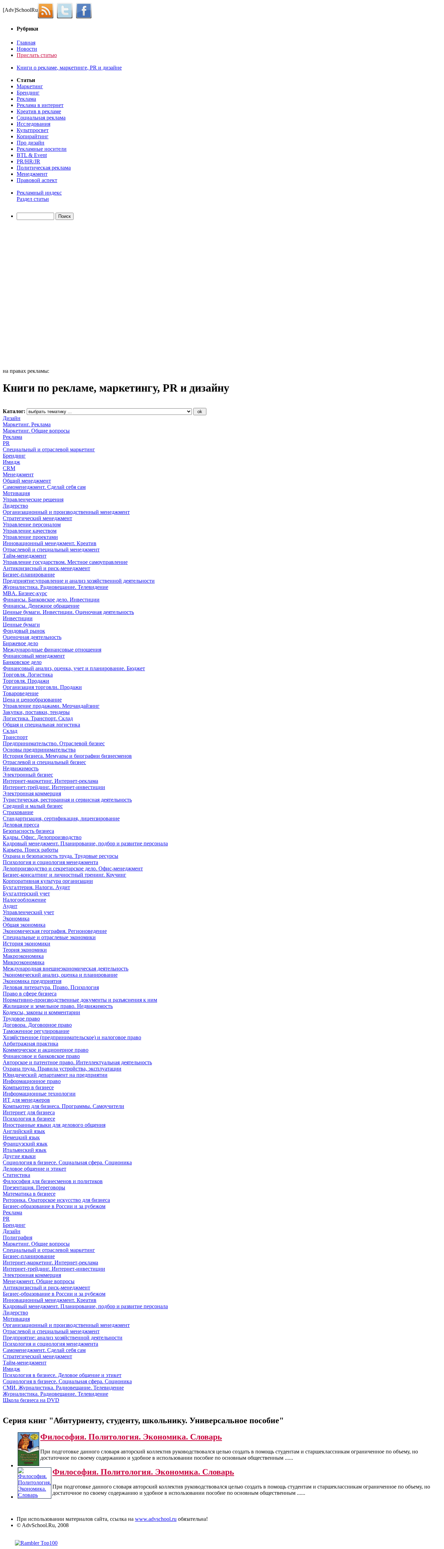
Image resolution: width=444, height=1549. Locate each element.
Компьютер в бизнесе (28, 1087)
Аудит (10, 906)
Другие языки (19, 1156)
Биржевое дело (20, 643)
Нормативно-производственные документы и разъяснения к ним (80, 1000)
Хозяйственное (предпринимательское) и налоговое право (72, 1037)
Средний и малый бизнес (33, 806)
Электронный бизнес (28, 775)
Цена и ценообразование (32, 700)
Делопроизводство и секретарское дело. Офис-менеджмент (73, 868)
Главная (26, 43)
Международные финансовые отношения (52, 650)
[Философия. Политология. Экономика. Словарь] (28, 1464)
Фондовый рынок (24, 631)
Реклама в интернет (40, 105)
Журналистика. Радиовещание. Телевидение (55, 587)
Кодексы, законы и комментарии (41, 1012)
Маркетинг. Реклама (27, 424)
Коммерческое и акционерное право (45, 1050)
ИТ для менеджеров (26, 1100)
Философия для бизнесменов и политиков (53, 1181)
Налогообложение (24, 900)
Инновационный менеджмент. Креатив (49, 543)
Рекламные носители (42, 149)
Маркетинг (30, 86)
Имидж (11, 462)
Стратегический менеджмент (37, 518)
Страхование (18, 812)
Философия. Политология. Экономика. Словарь (131, 1436)
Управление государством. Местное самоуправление (65, 562)
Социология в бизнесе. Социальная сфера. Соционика (67, 1162)
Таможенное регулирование (36, 1031)
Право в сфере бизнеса (30, 994)
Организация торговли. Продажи (42, 687)
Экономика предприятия (32, 981)
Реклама (26, 99)
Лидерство (15, 506)
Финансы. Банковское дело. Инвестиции (51, 600)
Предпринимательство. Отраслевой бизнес (54, 743)
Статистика (16, 1175)
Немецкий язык (21, 1137)
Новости (27, 49)
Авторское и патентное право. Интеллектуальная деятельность (77, 1062)
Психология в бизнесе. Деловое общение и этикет (62, 1375)
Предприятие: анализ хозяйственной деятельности (62, 1338)
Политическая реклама (44, 168)
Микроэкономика (23, 962)
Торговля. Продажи (26, 681)
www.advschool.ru (156, 1519)
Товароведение (21, 693)
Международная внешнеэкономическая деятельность (65, 969)
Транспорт (15, 737)
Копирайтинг (33, 136)
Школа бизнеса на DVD (31, 1400)
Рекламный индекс (39, 193)
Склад (10, 731)
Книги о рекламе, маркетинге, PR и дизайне (69, 68)
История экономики (26, 943)
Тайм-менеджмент (24, 556)
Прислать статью (37, 55)
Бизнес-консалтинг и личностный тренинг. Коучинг (64, 875)
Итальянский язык (24, 1150)
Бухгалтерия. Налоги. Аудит (36, 887)
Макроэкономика (23, 956)
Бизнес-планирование (29, 574)
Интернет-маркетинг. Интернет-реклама (50, 781)
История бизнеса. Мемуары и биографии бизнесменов (67, 756)
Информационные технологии (39, 1094)
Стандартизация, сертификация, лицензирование (61, 818)
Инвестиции (18, 618)
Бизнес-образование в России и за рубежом (54, 1206)
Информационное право (32, 1081)
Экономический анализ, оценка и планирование (60, 975)
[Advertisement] (42, 295)
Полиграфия (17, 1237)
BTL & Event (32, 155)
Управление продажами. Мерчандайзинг (51, 706)
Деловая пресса (21, 825)
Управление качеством (30, 531)
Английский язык (24, 1131)
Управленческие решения (33, 499)
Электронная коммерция (32, 793)
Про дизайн (30, 143)
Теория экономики (25, 950)
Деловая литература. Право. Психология (51, 987)
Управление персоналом (32, 524)
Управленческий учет (28, 912)
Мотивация (16, 493)
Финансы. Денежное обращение (41, 606)
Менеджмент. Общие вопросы (39, 1281)
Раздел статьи (33, 199)
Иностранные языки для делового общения (54, 1125)
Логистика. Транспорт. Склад (38, 718)
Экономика (16, 918)
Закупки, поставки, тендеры (36, 712)
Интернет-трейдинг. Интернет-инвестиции (54, 787)
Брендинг (28, 93)
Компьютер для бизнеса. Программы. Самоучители (63, 1106)
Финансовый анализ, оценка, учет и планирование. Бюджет (74, 668)
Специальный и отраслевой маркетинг (49, 449)
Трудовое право (21, 1019)
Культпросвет (33, 130)
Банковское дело (22, 662)
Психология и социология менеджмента (50, 862)
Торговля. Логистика (28, 675)
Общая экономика (24, 925)
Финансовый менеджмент (34, 656)
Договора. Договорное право (37, 1025)
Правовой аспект (37, 180)
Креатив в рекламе (39, 111)
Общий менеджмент (27, 481)
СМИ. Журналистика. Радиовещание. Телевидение (63, 1388)
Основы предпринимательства (39, 750)
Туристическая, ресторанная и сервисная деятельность (67, 800)
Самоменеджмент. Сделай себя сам (44, 487)
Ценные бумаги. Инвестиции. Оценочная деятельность (68, 612)
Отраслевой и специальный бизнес (44, 762)
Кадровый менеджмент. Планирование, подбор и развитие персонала (85, 843)
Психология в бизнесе (29, 1119)
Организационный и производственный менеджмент (66, 512)
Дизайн (11, 418)
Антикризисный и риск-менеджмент (46, 568)
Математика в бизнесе (29, 1194)
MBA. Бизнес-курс (25, 593)
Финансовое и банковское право (41, 1056)
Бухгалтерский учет (26, 893)
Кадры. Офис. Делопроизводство (42, 837)
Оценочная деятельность (32, 637)
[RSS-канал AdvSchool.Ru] (47, 10)
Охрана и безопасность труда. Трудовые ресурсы (60, 856)
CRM (9, 468)
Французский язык (25, 1144)
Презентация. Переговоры (34, 1187)
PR (6, 443)
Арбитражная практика (30, 1044)
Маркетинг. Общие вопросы (36, 431)
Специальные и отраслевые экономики (49, 937)
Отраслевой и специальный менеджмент (51, 549)
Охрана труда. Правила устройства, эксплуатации (62, 1069)
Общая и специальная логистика (41, 725)
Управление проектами (30, 537)
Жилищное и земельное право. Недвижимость (58, 1006)
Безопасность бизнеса (28, 831)
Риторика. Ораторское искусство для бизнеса (56, 1200)
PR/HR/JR (28, 161)
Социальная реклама (41, 118)
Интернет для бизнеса (29, 1112)
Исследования (33, 124)
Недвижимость (21, 768)
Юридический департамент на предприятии (55, 1075)
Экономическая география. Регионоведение (55, 931)
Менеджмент (32, 174)
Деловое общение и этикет (34, 1169)
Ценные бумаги (21, 625)
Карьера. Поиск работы (30, 850)
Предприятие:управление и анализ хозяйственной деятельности (79, 581)
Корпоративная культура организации (48, 881)
